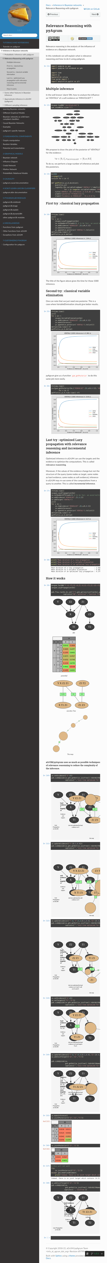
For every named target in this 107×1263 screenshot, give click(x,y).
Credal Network (9, 166)
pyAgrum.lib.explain (10, 210)
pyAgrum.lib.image (10, 206)
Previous (53, 14)
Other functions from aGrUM (15, 231)
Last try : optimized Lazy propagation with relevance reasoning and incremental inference (17, 81)
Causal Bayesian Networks (13, 123)
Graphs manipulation (11, 140)
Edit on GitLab (93, 9)
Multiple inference (13, 62)
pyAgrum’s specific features (14, 131)
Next (94, 14)
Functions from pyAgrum (13, 227)
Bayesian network (10, 158)
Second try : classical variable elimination (17, 73)
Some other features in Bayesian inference (18, 94)
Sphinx (58, 1256)
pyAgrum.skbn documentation (15, 192)
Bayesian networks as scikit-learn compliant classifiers (16, 118)
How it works (12, 89)
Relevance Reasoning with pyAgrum (19, 59)
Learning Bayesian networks (14, 109)
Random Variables (10, 144)
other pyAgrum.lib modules (14, 218)
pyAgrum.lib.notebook (11, 202)
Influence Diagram (10, 162)
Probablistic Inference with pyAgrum (19, 55)
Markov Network (10, 169)
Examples (7, 127)
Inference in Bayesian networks (15, 51)
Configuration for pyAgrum (14, 245)
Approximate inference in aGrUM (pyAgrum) (18, 100)
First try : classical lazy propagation (15, 67)
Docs (48, 5)
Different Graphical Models (14, 113)
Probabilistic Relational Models (15, 173)
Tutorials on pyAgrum (11, 47)
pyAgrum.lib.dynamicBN (12, 214)
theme (72, 1256)
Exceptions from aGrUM (13, 235)
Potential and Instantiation (14, 148)
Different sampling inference (16, 105)
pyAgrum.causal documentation (15, 183)
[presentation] (73, 159)
